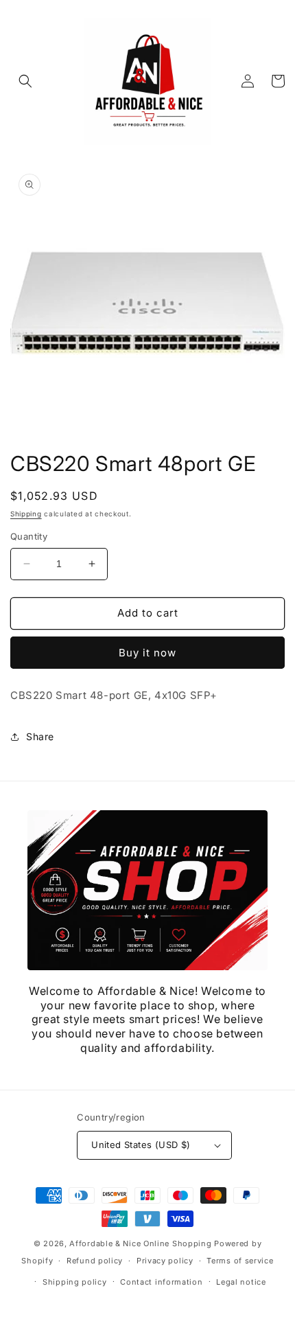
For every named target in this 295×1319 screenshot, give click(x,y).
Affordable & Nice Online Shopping (140, 1243)
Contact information (161, 1282)
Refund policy (95, 1260)
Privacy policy (165, 1260)
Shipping (26, 513)
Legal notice (241, 1282)
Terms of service (239, 1260)
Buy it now (147, 652)
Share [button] (40, 736)
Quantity (28, 536)
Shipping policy (75, 1282)
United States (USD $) (140, 1144)
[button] (25, 81)
